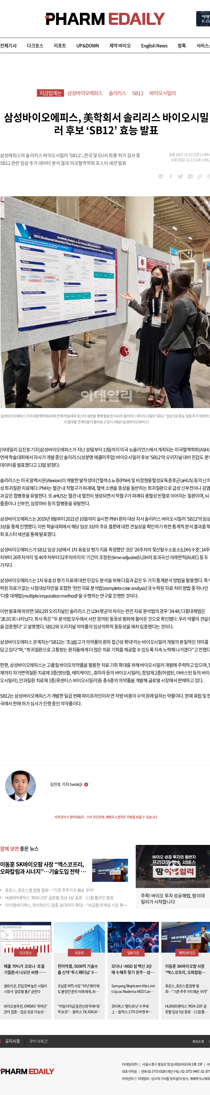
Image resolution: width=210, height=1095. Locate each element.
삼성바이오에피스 (85, 93)
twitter (180, 176)
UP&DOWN (87, 45)
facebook (171, 176)
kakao (161, 176)
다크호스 (35, 45)
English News (154, 45)
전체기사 (8, 45)
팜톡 (182, 45)
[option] (69, 1041)
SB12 (137, 93)
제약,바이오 (187, 952)
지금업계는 (50, 93)
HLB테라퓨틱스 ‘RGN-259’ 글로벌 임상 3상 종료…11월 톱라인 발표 (59, 897)
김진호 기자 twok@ (66, 784)
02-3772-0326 (156, 1071)
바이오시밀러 (162, 93)
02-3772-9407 (190, 1071)
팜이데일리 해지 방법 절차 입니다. (54, 1041)
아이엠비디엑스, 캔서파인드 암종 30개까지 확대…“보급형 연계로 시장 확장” (66, 905)
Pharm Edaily (27, 1071)
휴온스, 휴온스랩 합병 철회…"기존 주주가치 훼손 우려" (49, 890)
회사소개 (198, 1041)
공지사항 (12, 1041)
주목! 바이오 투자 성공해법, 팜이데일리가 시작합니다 (173, 898)
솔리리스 (117, 93)
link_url (200, 176)
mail (190, 176)
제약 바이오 (120, 45)
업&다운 (133, 952)
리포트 (60, 45)
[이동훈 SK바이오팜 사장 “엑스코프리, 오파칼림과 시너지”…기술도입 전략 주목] (110, 869)
